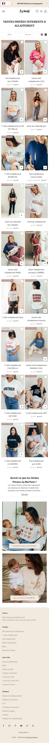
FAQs (4, 665)
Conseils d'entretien (9, 673)
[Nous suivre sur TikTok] (27, 726)
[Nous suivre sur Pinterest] (15, 726)
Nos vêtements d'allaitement (13, 631)
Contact (5, 715)
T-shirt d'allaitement (9, 635)
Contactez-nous (8, 677)
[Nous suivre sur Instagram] (9, 726)
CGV (4, 703)
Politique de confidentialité (12, 719)
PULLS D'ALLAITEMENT (24, 598)
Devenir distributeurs (10, 662)
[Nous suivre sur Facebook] (3, 726)
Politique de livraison (10, 700)
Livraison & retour (8, 684)
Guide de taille (7, 669)
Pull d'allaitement (8, 639)
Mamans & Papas (8, 650)
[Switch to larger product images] (42, 34)
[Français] (5, 3)
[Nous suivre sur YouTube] (21, 726)
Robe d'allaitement (9, 643)
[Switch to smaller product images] (46, 34)
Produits (5, 627)
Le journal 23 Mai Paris (10, 681)
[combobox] (5, 3)
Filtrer (10, 34)
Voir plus (24, 494)
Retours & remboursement (12, 696)
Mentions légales (8, 711)
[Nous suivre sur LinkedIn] (33, 726)
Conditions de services (10, 707)
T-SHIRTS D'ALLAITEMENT (24, 546)
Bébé (4, 646)
